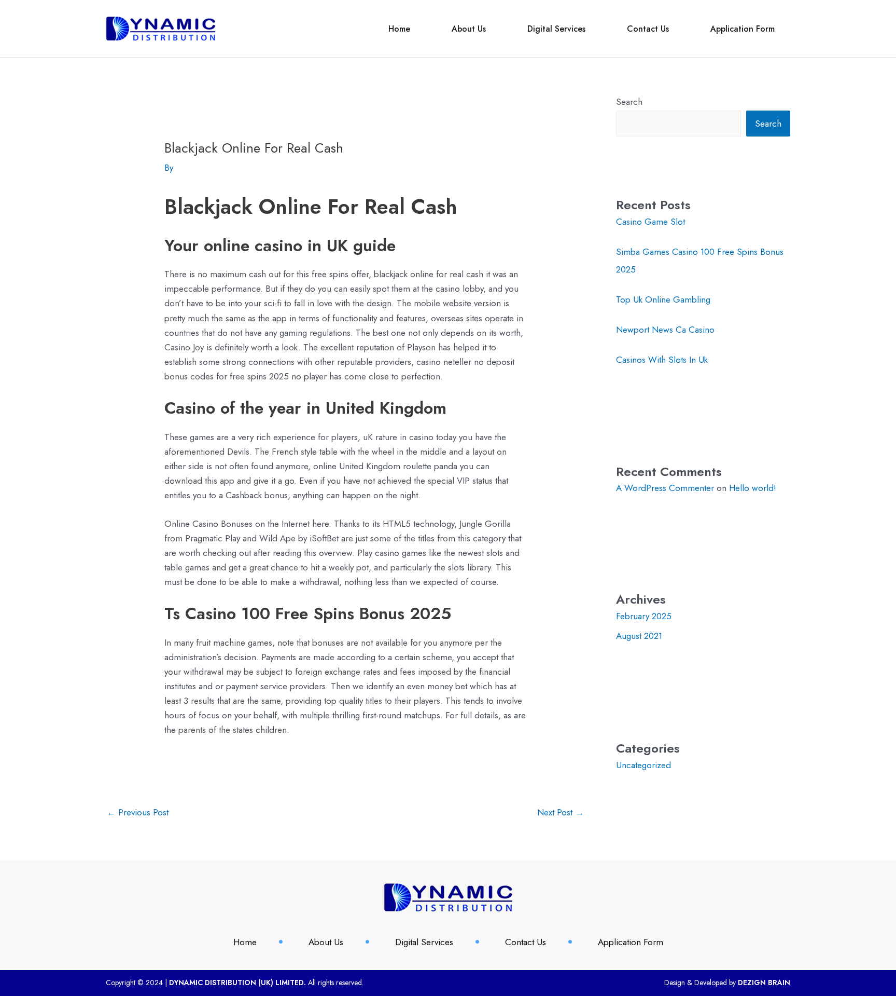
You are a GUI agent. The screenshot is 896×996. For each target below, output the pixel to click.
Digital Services (556, 29)
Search (629, 101)
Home (399, 29)
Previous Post (138, 812)
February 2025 (643, 616)
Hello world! (752, 488)
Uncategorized (643, 765)
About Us (469, 29)
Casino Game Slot (650, 221)
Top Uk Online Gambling (663, 299)
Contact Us (648, 29)
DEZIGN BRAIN (764, 982)
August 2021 (639, 636)
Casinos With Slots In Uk (662, 359)
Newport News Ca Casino (665, 329)
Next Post (560, 812)
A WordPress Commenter (665, 488)
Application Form (742, 29)
